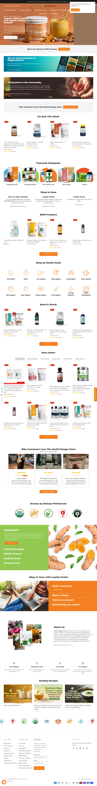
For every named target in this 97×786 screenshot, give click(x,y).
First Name (37, 754)
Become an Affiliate (25, 753)
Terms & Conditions (25, 758)
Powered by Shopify (8, 781)
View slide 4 (51, 42)
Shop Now (79, 204)
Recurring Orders (24, 765)
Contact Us (7, 751)
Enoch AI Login (8, 746)
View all (48, 254)
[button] (6, 469)
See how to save (48, 206)
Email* (36, 760)
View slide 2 (42, 42)
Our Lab (21, 746)
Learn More (11, 37)
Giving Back (22, 748)
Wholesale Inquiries (25, 751)
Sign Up (39, 768)
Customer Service (9, 753)
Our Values (22, 743)
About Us (6, 748)
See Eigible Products (17, 206)
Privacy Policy (23, 760)
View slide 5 (55, 42)
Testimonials (8, 760)
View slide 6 (60, 42)
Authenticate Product (10, 763)
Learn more (75, 10)
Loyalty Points (8, 756)
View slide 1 (37, 42)
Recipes (6, 758)
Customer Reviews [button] (95, 394)
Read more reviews (48, 491)
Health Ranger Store (12, 779)
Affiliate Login (23, 756)
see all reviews (70, 107)
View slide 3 (46, 42)
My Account (7, 743)
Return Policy (23, 763)
